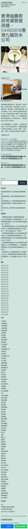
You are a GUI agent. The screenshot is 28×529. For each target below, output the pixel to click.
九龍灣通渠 (4, 328)
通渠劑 (3, 439)
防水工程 (5, 144)
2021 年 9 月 (4, 312)
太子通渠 (3, 360)
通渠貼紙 (3, 460)
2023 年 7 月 (4, 275)
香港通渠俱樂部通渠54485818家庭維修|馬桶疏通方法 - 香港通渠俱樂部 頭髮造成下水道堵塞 (14, 229)
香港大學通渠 (4, 479)
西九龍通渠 (4, 423)
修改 (7, 146)
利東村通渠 (4, 339)
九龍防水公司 (5, 135)
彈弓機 (3, 372)
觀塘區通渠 (4, 425)
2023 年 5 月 (4, 279)
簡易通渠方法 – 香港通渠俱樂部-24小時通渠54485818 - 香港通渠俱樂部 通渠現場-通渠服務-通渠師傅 (13, 254)
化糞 (10, 146)
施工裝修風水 (4, 384)
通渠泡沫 (3, 453)
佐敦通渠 (3, 335)
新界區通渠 (4, 379)
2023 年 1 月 (4, 289)
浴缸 (15, 150)
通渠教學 (20, 143)
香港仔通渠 (4, 477)
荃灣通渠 (3, 416)
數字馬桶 (3, 377)
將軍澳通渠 (4, 365)
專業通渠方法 (17, 141)
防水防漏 (3, 474)
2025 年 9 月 (4, 265)
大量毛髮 (11, 141)
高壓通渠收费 (4, 493)
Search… (3, 178)
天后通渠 (3, 353)
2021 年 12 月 (5, 305)
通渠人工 (3, 437)
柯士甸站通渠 (4, 391)
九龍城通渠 (4, 325)
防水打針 (3, 467)
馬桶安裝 (3, 486)
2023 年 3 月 (4, 284)
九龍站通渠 (4, 330)
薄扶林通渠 (4, 418)
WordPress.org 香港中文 (8, 511)
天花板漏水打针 (5, 356)
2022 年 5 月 (4, 300)
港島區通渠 (4, 400)
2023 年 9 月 (4, 270)
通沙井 (3, 432)
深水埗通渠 (4, 397)
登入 (2, 504)
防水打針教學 (4, 470)
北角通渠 (3, 342)
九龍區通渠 (4, 323)
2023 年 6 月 (4, 277)
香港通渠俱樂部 (6, 3)
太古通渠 (3, 358)
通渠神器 (3, 458)
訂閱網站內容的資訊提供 (7, 507)
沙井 (5, 143)
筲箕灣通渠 (4, 407)
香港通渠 (3, 481)
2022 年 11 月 (5, 293)
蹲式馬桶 (3, 430)
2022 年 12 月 (5, 291)
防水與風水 (4, 472)
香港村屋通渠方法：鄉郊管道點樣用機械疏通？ (14, 201)
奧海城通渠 (4, 363)
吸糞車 (13, 146)
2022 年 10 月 (5, 295)
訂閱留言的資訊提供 (6, 509)
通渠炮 (3, 456)
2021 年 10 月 (5, 309)
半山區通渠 (4, 344)
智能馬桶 (3, 388)
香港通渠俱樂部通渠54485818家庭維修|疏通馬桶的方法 (14, 238)
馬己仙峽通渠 (4, 483)
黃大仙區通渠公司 (11, 231)
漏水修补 (3, 402)
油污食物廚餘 (9, 143)
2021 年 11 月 (4, 307)
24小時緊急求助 (20, 144)
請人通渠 (3, 428)
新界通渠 (3, 381)
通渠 (2, 435)
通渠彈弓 (3, 442)
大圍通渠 (3, 346)
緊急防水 (3, 411)
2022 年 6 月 (4, 298)
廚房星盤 (23, 141)
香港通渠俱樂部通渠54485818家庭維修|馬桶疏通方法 (14, 222)
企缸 (5, 146)
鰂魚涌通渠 (4, 495)
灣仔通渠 (3, 404)
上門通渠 (3, 321)
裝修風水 (3, 421)
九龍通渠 (3, 332)
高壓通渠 (10, 144)
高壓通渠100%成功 (16, 256)
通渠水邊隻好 (4, 451)
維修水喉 (16, 143)
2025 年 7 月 (4, 268)
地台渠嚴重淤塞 (19, 146)
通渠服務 (3, 446)
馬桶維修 (3, 488)
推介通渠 (3, 374)
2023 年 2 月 (4, 286)
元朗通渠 (3, 337)
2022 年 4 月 (4, 302)
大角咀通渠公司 (5, 349)
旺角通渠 (3, 386)
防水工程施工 (4, 465)
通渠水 (3, 449)
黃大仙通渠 (4, 497)
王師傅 (15, 139)
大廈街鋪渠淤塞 (8, 148)
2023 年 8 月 (4, 272)
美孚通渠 (3, 414)
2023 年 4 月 (4, 282)
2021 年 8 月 (4, 314)
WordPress (16, 523)
